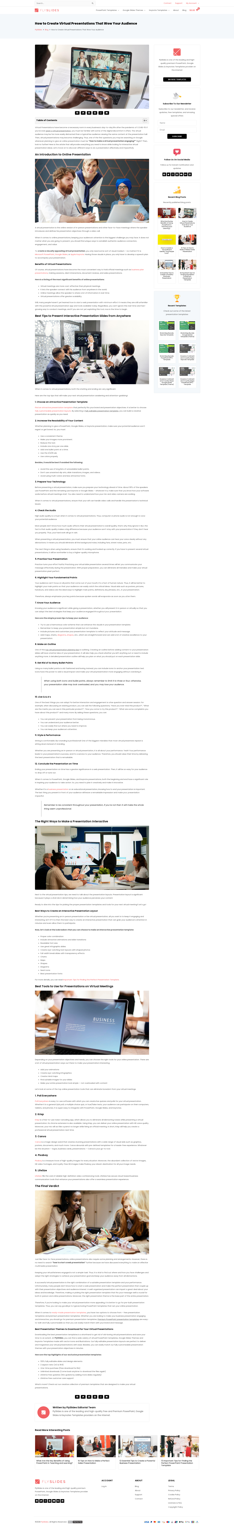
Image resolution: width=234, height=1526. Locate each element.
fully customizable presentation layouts (53, 411)
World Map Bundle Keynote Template (167, 334)
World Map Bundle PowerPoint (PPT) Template (167, 358)
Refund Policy (174, 1498)
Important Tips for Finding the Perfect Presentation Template (91, 979)
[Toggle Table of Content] (143, 120)
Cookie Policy (174, 1494)
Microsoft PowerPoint (44, 254)
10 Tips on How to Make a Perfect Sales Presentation (187, 249)
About (138, 1490)
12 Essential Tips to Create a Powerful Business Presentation (167, 275)
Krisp (37, 1119)
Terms (171, 1486)
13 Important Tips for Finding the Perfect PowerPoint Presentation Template (187, 276)
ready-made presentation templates (69, 1312)
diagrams (61, 635)
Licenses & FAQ (175, 1503)
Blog (46, 29)
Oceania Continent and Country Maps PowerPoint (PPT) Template (187, 381)
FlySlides (38, 29)
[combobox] (65, 3)
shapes (70, 635)
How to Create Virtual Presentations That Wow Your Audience (187, 224)
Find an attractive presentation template (54, 407)
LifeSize (38, 1176)
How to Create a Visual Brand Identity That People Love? (167, 250)
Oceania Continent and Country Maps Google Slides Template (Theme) (167, 381)
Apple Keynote (77, 254)
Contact (139, 1498)
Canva (38, 1142)
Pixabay (38, 1160)
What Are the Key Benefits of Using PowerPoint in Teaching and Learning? (167, 224)
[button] (77, 113)
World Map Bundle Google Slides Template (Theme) (187, 335)
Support (138, 1494)
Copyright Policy (175, 1507)
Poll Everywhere (42, 1101)
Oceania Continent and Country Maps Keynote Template (187, 358)
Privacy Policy (174, 1490)
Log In (104, 1486)
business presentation (58, 789)
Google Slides (61, 254)
